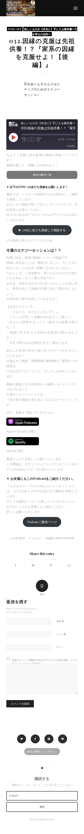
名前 (60, 621)
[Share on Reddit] (68, 565)
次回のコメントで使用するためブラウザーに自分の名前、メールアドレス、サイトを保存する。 (44, 661)
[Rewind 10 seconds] (24, 139)
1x (31, 139)
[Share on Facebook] (15, 565)
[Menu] (75, 8)
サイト (59, 646)
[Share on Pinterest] (51, 565)
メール (61, 634)
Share (71, 146)
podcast (15, 29)
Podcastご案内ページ (42, 522)
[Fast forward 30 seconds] (38, 139)
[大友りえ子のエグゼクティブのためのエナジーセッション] (42, 99)
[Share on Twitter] (33, 565)
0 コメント (35, 538)
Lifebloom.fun (64, 538)
